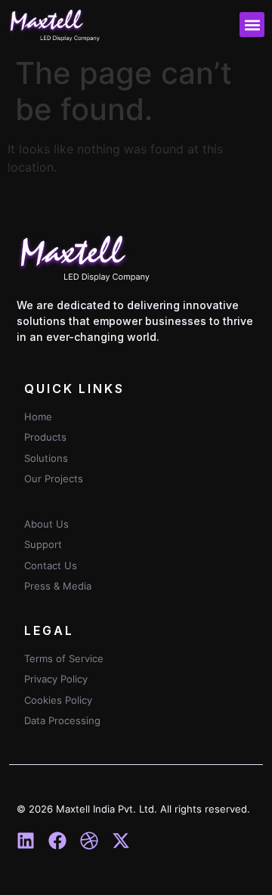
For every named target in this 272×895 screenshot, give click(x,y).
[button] (252, 24)
